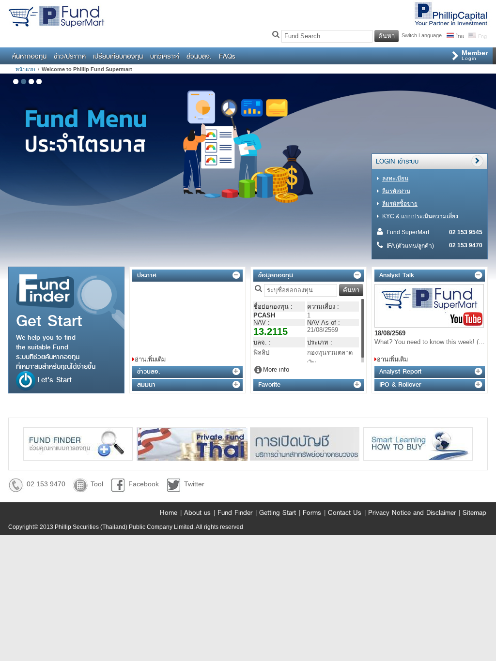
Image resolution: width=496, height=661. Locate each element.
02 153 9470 (46, 484)
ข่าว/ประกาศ (70, 56)
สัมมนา (146, 384)
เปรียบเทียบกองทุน (118, 56)
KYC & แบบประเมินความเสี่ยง (420, 216)
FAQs (227, 56)
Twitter (194, 484)
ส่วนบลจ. (199, 56)
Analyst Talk (396, 275)
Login (475, 55)
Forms (312, 512)
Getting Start (277, 512)
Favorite (269, 384)
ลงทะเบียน (395, 178)
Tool (97, 484)
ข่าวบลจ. (148, 371)
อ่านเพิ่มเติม (150, 359)
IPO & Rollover (400, 384)
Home (168, 512)
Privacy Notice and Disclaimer (412, 512)
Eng (481, 35)
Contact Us (344, 512)
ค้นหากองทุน (29, 56)
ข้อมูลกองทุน (275, 275)
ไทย (460, 35)
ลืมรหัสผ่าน (396, 191)
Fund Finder (234, 512)
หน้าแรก (25, 69)
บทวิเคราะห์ (164, 56)
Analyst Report (400, 371)
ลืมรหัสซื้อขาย (400, 203)
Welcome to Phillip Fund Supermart (87, 69)
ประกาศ (146, 275)
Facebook (143, 484)
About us (197, 512)
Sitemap (474, 512)
